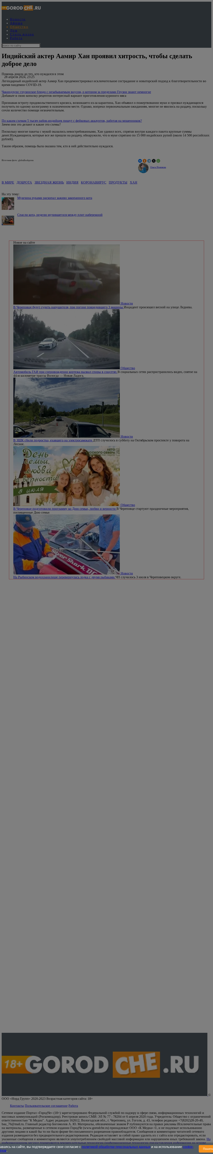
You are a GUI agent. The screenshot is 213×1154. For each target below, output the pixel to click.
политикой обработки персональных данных (116, 1147)
